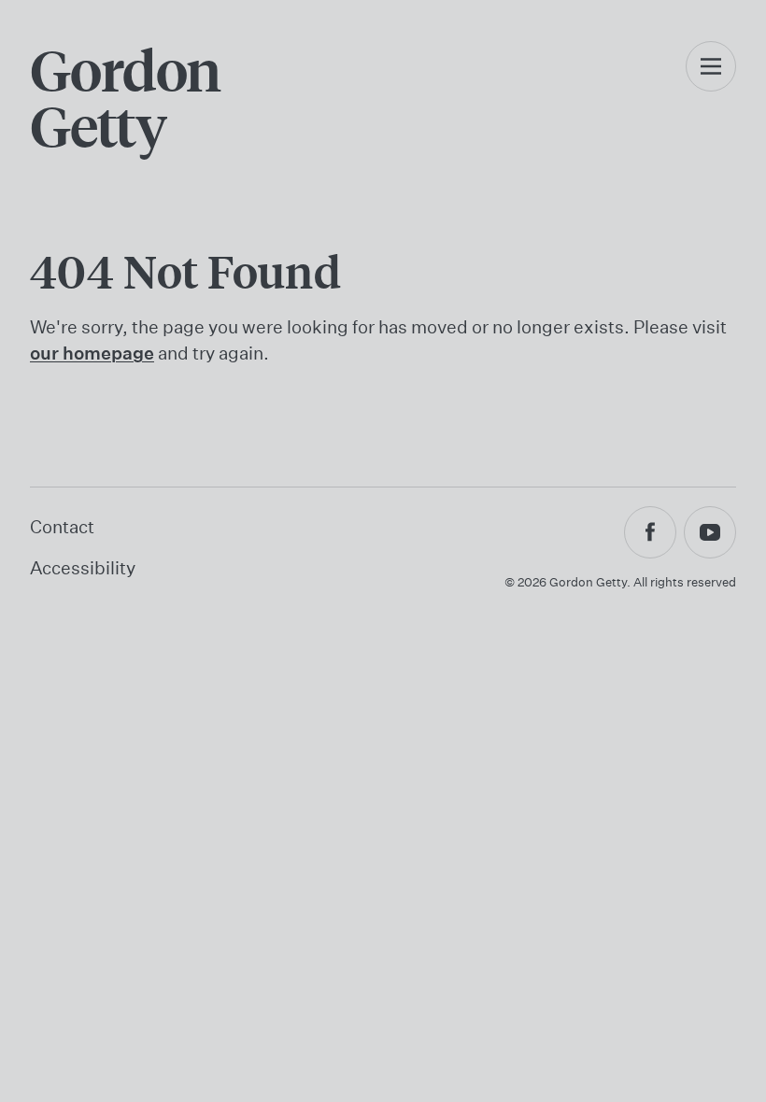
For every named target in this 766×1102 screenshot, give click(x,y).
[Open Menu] (711, 85)
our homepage (92, 352)
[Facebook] (650, 532)
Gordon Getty (125, 97)
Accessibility (82, 567)
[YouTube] (710, 532)
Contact (62, 526)
